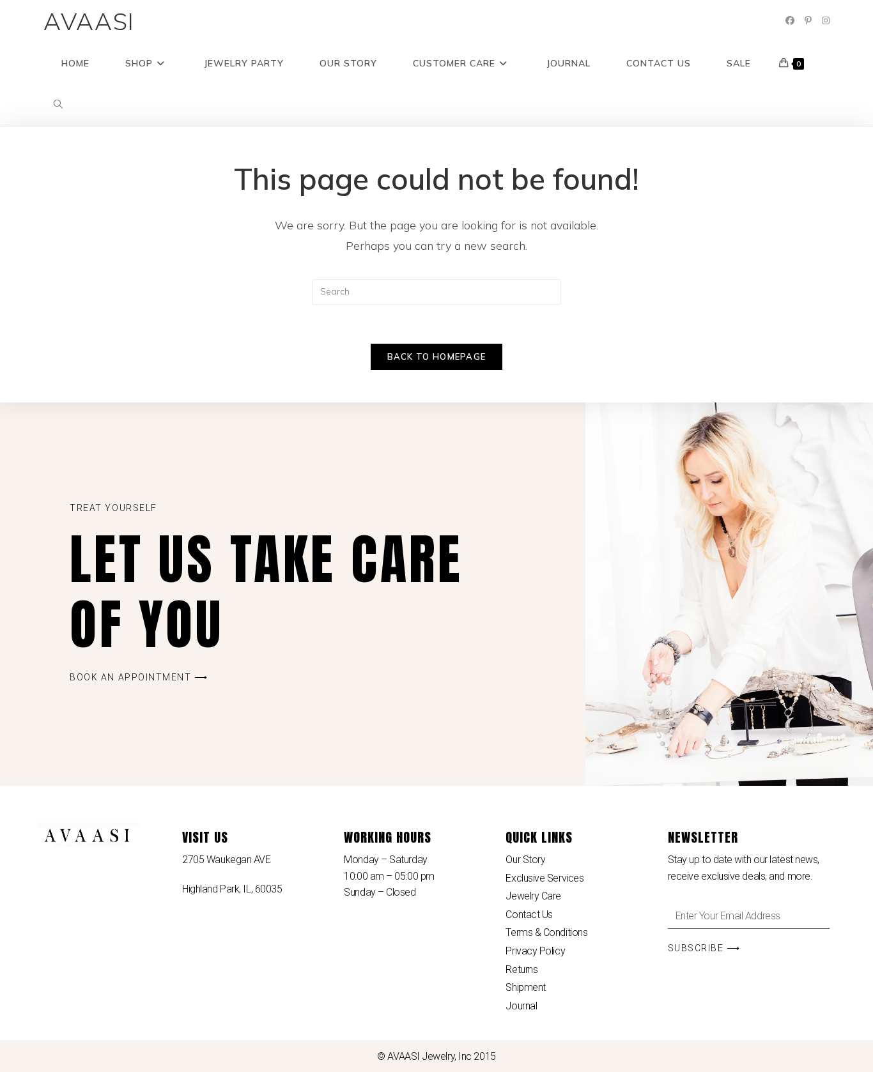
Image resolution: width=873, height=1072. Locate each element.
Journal (521, 1006)
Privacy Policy (535, 951)
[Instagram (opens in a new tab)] (826, 20)
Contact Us (529, 914)
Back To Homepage (436, 356)
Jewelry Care (533, 896)
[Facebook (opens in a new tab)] (790, 20)
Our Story (525, 860)
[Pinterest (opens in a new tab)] (808, 20)
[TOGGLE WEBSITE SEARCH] (58, 105)
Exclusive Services (544, 878)
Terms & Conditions (546, 932)
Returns (521, 969)
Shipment (525, 987)
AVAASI (89, 21)
